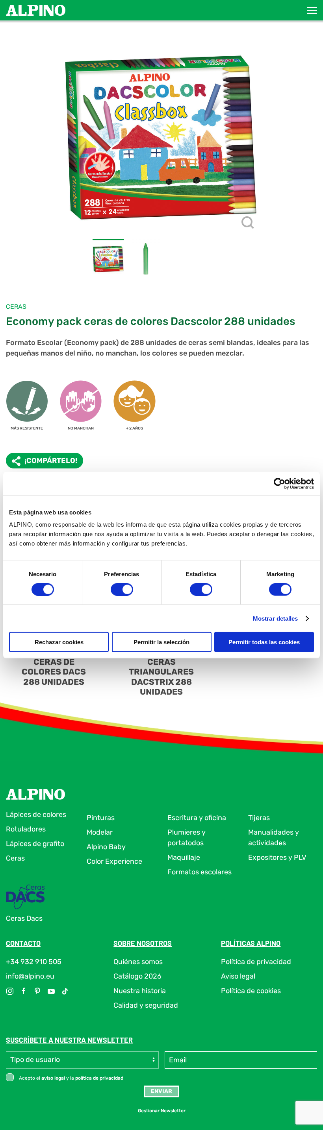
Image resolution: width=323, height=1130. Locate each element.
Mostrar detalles (275, 618)
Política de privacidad (256, 961)
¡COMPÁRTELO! (50, 460)
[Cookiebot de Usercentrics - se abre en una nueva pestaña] (279, 483)
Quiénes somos (138, 961)
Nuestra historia (139, 990)
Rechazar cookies (59, 642)
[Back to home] (35, 10)
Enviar (161, 1091)
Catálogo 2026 (137, 976)
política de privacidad (99, 1078)
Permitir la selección (161, 642)
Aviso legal (238, 976)
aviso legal (53, 1078)
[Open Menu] (312, 10)
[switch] (122, 589)
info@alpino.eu (30, 976)
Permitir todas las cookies (264, 642)
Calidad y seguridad (145, 1005)
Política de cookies (251, 990)
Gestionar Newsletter (162, 1110)
